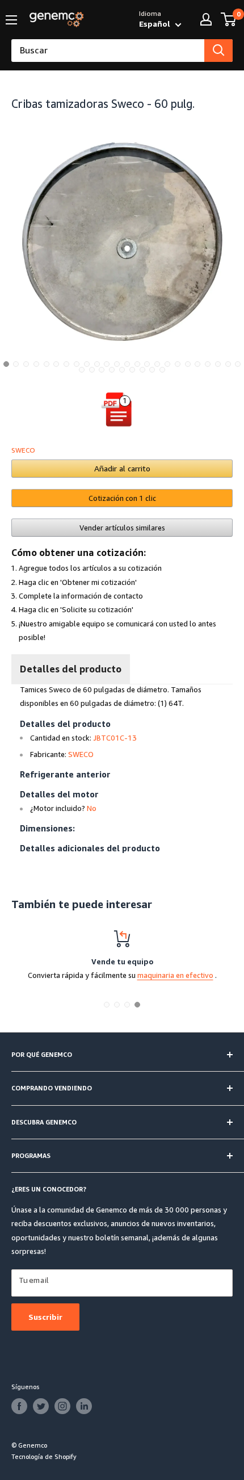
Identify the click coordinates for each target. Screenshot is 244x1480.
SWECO (23, 450)
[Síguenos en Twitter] (41, 1406)
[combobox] (107, 50)
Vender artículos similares (122, 527)
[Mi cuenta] (206, 19)
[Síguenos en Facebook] (19, 1406)
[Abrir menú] (11, 19)
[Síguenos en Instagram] (62, 1406)
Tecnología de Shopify (44, 1456)
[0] (229, 19)
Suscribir (45, 1317)
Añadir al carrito (122, 468)
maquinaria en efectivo (175, 975)
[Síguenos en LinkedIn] (84, 1406)
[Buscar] (218, 50)
